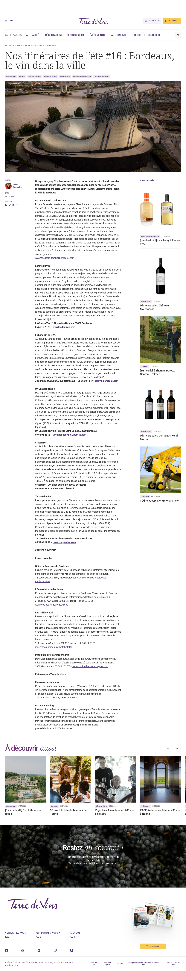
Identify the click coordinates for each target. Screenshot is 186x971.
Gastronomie (118, 35)
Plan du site (94, 964)
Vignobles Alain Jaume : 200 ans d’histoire (114, 812)
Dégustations (53, 35)
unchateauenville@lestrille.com (69, 434)
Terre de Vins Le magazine (82, 76)
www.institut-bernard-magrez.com (90, 666)
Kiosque (75, 932)
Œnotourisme (76, 35)
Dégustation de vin (34, 76)
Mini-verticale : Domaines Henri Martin (159, 437)
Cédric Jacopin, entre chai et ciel (159, 500)
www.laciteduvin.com (64, 327)
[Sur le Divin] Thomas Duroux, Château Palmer (157, 372)
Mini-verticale (145, 301)
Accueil (8, 45)
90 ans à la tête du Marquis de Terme (68, 812)
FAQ (7, 936)
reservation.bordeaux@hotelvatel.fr (53, 647)
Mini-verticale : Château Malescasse (154, 307)
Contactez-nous (15, 932)
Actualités (33, 35)
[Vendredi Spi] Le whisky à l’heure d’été (160, 242)
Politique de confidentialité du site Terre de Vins (143, 964)
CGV (72, 936)
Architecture (145, 806)
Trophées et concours (145, 35)
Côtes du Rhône (101, 806)
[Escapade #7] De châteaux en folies (23, 812)
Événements (97, 35)
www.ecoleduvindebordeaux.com (52, 604)
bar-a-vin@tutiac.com (64, 542)
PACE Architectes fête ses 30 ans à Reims (160, 812)
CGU (38, 936)
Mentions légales (107, 964)
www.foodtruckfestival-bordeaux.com (54, 257)
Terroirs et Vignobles (101, 76)
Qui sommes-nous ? (48, 932)
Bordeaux (22, 76)
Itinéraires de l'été (50, 76)
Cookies (120, 964)
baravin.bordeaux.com (106, 380)
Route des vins (65, 76)
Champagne (145, 496)
